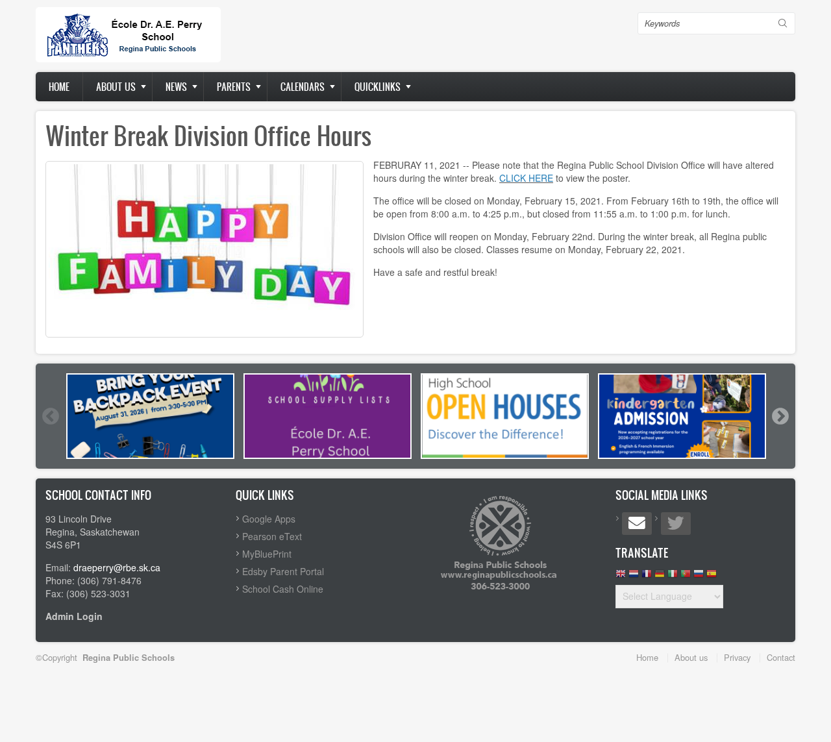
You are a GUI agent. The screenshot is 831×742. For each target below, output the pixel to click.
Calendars (302, 86)
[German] (659, 577)
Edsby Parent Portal (283, 571)
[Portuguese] (685, 577)
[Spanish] (711, 577)
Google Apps (268, 518)
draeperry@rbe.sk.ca (116, 567)
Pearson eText (272, 536)
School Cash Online (282, 588)
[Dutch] (633, 577)
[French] (646, 577)
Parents (234, 86)
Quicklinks (377, 86)
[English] (620, 577)
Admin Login (74, 616)
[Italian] (672, 577)
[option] (150, 416)
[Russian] (698, 577)
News (176, 86)
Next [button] (780, 416)
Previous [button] (50, 416)
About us (116, 86)
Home (59, 86)
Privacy (737, 657)
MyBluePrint (266, 553)
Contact (781, 657)
